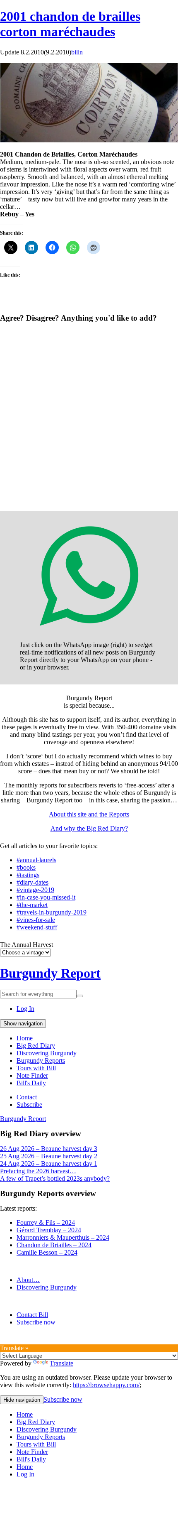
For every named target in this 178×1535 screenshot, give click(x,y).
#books (26, 867)
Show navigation (23, 1023)
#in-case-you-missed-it (46, 897)
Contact (27, 1097)
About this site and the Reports (89, 814)
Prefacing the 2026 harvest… (38, 1171)
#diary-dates (32, 882)
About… (28, 1279)
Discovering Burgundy (47, 1053)
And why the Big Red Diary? (89, 828)
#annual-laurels (36, 859)
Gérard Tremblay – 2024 (49, 1229)
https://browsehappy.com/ (106, 1384)
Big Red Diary (36, 1045)
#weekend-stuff (37, 927)
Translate (61, 1363)
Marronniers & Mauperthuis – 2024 (63, 1237)
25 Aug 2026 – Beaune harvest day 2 (48, 1156)
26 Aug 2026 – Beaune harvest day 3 (48, 1148)
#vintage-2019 (35, 889)
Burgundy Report (50, 973)
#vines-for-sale (36, 919)
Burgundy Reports (41, 1060)
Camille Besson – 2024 (47, 1252)
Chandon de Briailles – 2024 (54, 1244)
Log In (25, 1008)
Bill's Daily (31, 1082)
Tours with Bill (36, 1068)
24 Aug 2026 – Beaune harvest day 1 (48, 1163)
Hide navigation (21, 1400)
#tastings (28, 874)
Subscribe (29, 1104)
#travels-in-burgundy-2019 (52, 912)
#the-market (32, 904)
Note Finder (32, 1075)
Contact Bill (32, 1314)
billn (77, 52)
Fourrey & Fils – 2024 (46, 1222)
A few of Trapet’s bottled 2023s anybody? (55, 1178)
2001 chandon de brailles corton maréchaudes (70, 24)
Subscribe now (36, 1322)
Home (25, 1038)
